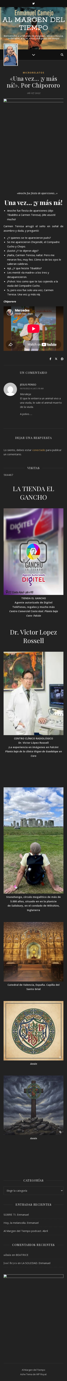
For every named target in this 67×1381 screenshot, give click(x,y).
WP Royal (41, 1374)
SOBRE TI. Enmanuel (16, 1214)
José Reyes (10, 1263)
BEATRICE (22, 1255)
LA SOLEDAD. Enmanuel (35, 1263)
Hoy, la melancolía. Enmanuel (21, 1222)
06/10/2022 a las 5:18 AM (32, 388)
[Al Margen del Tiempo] (11, 54)
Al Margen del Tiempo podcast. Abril (26, 1231)
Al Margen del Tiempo (33, 24)
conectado (38, 450)
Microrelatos (33, 72)
